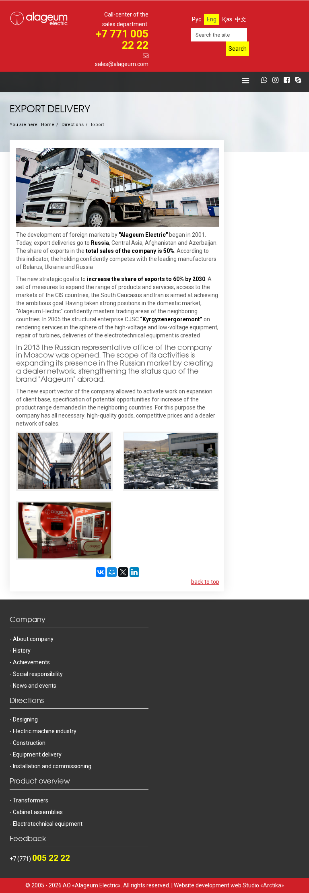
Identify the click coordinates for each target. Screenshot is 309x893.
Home (47, 124)
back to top (205, 582)
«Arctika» (272, 885)
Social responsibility (38, 674)
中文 (240, 19)
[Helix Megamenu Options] (245, 81)
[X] (123, 572)
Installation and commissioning (52, 766)
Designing (25, 719)
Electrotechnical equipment (47, 824)
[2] (171, 461)
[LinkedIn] (134, 572)
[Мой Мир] (112, 572)
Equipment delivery (37, 754)
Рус (196, 19)
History (22, 650)
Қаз (227, 19)
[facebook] (289, 80)
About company (33, 639)
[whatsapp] (266, 80)
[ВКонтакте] (100, 572)
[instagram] (277, 80)
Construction (29, 743)
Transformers (30, 800)
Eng (211, 19)
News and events (34, 685)
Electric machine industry (44, 731)
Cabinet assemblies (38, 812)
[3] (64, 530)
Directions (73, 124)
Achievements (31, 662)
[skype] (300, 80)
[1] (64, 461)
